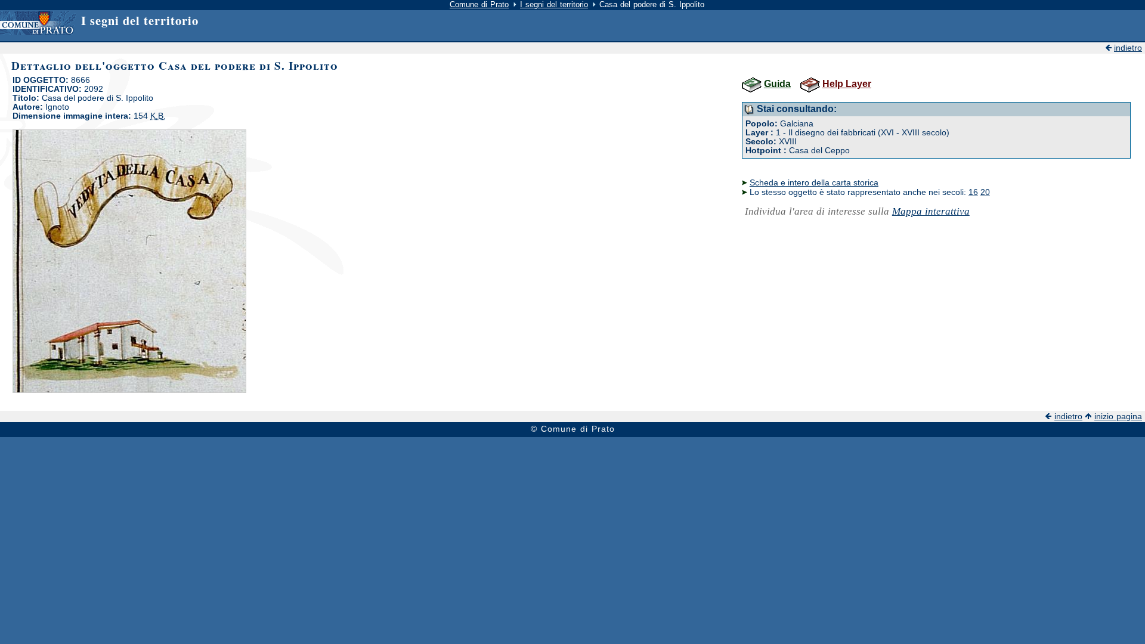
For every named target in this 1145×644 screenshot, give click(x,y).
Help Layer (846, 84)
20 (985, 192)
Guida (777, 84)
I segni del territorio (554, 4)
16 (973, 192)
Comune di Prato (479, 4)
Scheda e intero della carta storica (814, 182)
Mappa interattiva (931, 211)
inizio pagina (1118, 416)
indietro (1128, 48)
